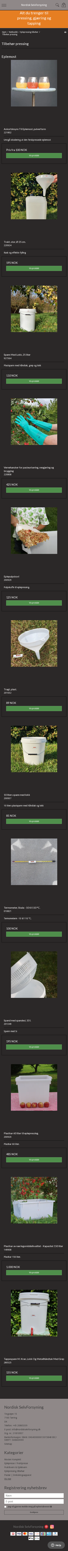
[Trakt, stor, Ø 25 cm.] (34, 205)
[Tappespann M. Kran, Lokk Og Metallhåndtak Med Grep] (34, 1322)
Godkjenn (34, 1512)
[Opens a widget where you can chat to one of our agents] (56, 1545)
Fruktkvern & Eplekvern (15, 1467)
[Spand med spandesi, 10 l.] (34, 983)
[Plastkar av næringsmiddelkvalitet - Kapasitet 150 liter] (34, 1209)
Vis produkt (34, 155)
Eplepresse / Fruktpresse (16, 1463)
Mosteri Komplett (12, 1459)
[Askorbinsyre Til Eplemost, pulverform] (34, 92)
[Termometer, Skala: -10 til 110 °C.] (34, 871)
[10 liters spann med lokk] (34, 758)
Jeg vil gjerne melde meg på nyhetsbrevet (29, 1507)
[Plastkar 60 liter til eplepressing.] (34, 1096)
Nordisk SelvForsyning (34, 5)
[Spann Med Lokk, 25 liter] (34, 318)
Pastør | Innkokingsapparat (17, 1475)
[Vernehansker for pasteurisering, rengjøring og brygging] (34, 431)
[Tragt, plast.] (34, 652)
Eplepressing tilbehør (14, 1471)
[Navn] (34, 1495)
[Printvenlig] (65, 32)
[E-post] (34, 1501)
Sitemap (8, 1444)
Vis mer (7, 1479)
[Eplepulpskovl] (34, 540)
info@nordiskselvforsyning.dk (26, 1429)
